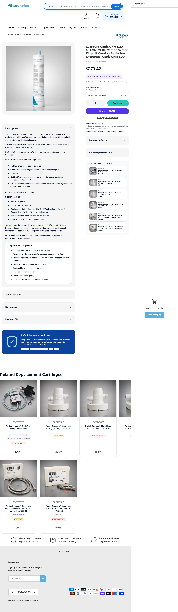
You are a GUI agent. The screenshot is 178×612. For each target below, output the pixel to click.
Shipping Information (100, 152)
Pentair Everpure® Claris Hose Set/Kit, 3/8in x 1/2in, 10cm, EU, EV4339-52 (58, 508)
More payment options (107, 117)
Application (48, 27)
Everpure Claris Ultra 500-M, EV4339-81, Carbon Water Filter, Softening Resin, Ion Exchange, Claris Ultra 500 (30, 34)
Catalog (22, 27)
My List (72, 27)
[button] (97, 16)
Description (11, 128)
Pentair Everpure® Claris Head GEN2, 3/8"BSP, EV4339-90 (58, 427)
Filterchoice (18, 600)
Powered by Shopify (31, 600)
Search (116, 6)
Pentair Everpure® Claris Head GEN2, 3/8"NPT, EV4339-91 (98, 427)
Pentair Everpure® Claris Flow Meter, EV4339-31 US (18, 427)
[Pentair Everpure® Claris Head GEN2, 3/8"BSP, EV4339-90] (58, 398)
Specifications (13, 294)
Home (11, 27)
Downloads (11, 307)
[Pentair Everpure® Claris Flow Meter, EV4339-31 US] (18, 398)
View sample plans (92, 87)
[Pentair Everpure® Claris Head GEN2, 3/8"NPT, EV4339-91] (98, 398)
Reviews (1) (11, 319)
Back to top (64, 552)
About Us (95, 27)
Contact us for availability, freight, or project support (105, 131)
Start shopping (154, 314)
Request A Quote (98, 140)
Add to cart (118, 103)
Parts (62, 27)
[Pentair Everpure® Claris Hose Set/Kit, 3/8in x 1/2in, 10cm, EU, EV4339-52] (58, 478)
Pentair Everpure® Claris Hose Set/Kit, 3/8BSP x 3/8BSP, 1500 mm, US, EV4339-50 (18, 508)
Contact (83, 27)
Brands (33, 27)
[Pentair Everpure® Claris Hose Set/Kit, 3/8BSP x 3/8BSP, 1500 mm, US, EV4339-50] (18, 478)
